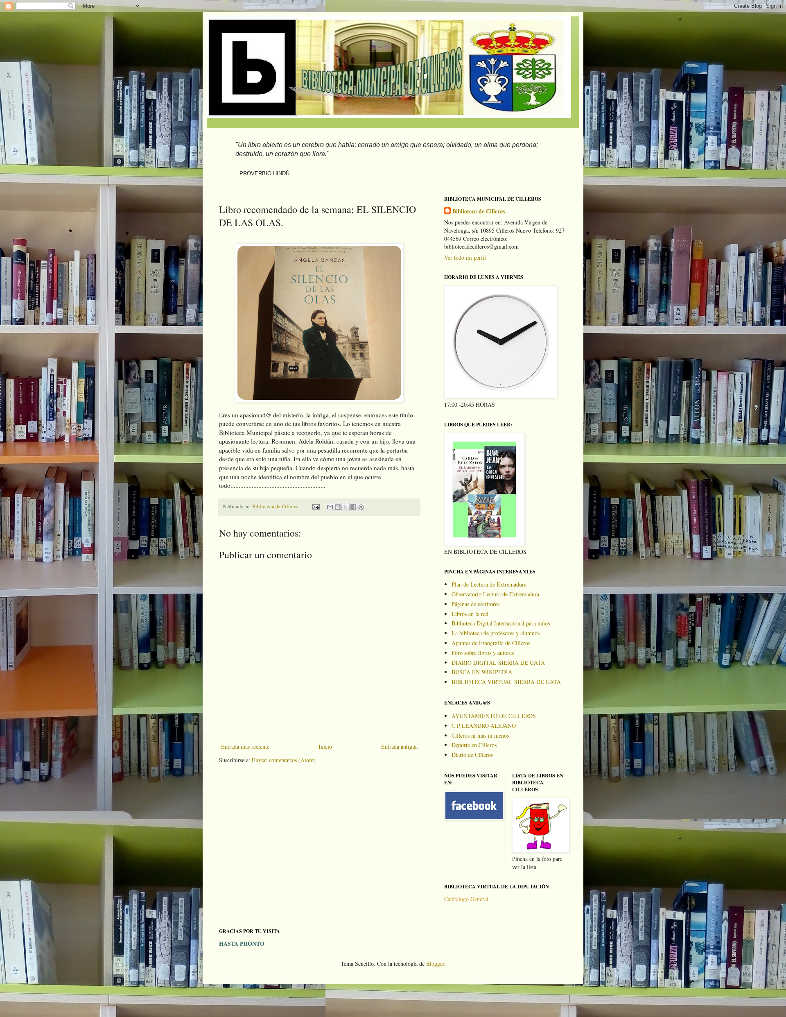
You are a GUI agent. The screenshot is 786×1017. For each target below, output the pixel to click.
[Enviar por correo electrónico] (330, 507)
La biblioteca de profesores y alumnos (496, 633)
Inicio (325, 746)
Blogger (435, 963)
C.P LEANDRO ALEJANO (484, 725)
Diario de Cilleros (472, 755)
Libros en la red (470, 614)
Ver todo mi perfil (465, 257)
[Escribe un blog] (338, 507)
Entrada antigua (399, 746)
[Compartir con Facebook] (353, 507)
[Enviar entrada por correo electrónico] (315, 506)
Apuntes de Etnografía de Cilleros (491, 643)
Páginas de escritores (475, 604)
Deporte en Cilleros (474, 745)
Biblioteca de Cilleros (478, 211)
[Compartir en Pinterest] (361, 507)
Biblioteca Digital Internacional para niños (501, 623)
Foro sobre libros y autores (483, 653)
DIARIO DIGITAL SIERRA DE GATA (498, 662)
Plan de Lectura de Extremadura (489, 584)
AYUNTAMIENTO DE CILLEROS (494, 716)
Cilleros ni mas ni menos (480, 735)
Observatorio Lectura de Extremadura (495, 594)
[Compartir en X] (345, 507)
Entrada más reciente (245, 746)
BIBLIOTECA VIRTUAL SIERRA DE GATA (506, 682)
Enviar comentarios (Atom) (284, 760)
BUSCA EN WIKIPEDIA (482, 672)
